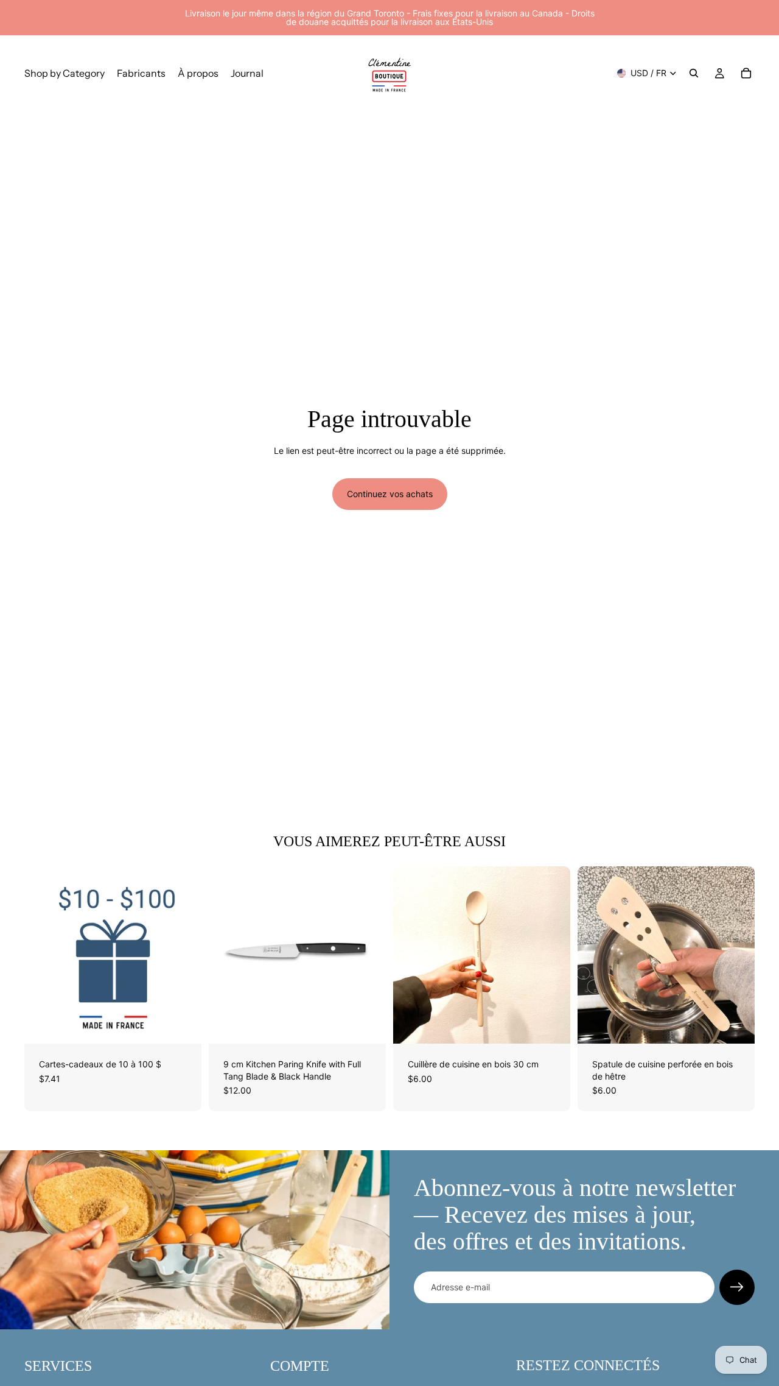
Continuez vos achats (390, 494)
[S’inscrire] (737, 1287)
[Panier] (746, 73)
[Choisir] (183, 1025)
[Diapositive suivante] (183, 955)
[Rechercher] (693, 73)
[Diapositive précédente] (42, 955)
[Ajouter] (367, 1025)
